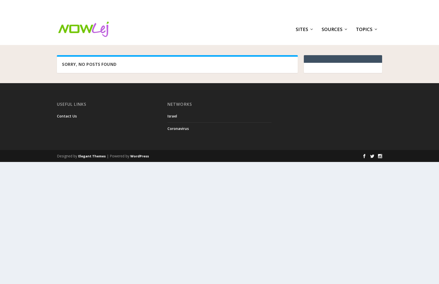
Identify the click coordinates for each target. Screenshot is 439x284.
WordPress (139, 156)
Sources (332, 29)
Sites (302, 29)
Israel (172, 116)
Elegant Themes (92, 156)
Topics (364, 29)
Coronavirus (178, 128)
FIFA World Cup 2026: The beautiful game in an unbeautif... (136, 6)
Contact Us (67, 116)
